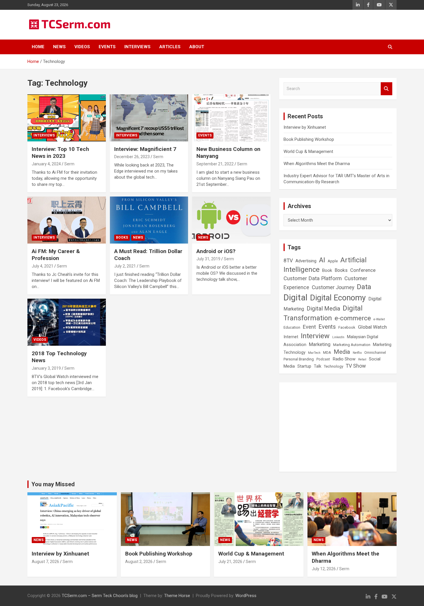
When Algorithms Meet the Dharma (317, 163)
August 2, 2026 (139, 561)
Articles (170, 46)
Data (364, 287)
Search (386, 88)
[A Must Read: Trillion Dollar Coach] (149, 220)
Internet (291, 336)
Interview (315, 336)
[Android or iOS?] (231, 220)
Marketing (320, 344)
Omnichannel (375, 353)
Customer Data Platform (313, 278)
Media (342, 351)
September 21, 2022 (215, 164)
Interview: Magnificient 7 (145, 149)
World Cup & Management (308, 151)
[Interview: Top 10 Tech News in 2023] (66, 117)
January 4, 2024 (46, 164)
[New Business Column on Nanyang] (231, 117)
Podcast (323, 359)
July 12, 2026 (324, 568)
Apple (333, 261)
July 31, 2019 (208, 259)
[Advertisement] (338, 427)
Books (122, 237)
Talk (317, 366)
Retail (362, 359)
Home (38, 46)
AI (322, 260)
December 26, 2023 (132, 156)
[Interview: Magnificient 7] (149, 117)
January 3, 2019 (46, 368)
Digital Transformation (323, 313)
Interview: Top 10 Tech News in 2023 (60, 153)
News (59, 46)
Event (309, 327)
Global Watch (372, 327)
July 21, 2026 (230, 561)
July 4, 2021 (42, 266)
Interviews (137, 46)
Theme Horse (177, 595)
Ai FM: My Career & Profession (56, 255)
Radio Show (344, 359)
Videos (82, 46)
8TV (288, 260)
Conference (363, 270)
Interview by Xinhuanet (305, 127)
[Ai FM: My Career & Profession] (66, 220)
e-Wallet (379, 319)
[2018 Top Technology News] (66, 322)
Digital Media (323, 308)
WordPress (245, 595)
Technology (333, 366)
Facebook (346, 327)
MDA (327, 353)
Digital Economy (338, 297)
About (196, 46)
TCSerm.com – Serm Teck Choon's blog (100, 595)
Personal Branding (299, 359)
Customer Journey (333, 287)
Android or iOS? (215, 251)
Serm (69, 164)
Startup (304, 366)
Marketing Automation (351, 345)
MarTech (314, 353)
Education (292, 327)
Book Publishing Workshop (309, 139)
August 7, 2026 (45, 561)
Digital (295, 297)
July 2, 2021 (125, 266)
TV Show (356, 366)
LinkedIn (338, 337)
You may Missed (53, 484)
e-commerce (353, 318)
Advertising (305, 260)
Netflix (357, 353)
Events (107, 46)
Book (327, 270)
